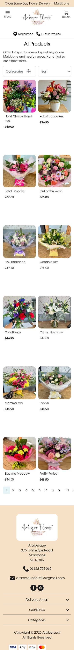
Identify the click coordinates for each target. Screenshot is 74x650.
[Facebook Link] (33, 587)
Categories (14, 71)
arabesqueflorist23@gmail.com (40, 578)
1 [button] (7, 490)
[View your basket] (66, 14)
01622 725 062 (51, 34)
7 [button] (46, 490)
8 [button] (53, 490)
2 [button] (13, 490)
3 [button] (20, 490)
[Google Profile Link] (40, 587)
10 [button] (67, 490)
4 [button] (26, 490)
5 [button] (33, 490)
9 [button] (59, 490)
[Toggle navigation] (7, 14)
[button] (37, 599)
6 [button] (39, 490)
